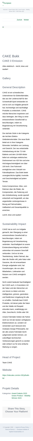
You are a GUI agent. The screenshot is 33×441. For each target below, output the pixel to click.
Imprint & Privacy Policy (22, 427)
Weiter (26, 20)
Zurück (19, 20)
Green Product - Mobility (21, 396)
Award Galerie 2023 (19, 393)
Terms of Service (10, 429)
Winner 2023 (16, 398)
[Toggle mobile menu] (30, 4)
